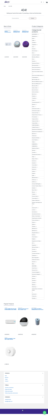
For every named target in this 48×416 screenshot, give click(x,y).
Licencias (33, 282)
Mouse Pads (34, 190)
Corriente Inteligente (8, 30)
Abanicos (33, 104)
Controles (34, 152)
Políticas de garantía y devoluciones (11, 393)
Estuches (33, 48)
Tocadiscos (34, 98)
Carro (33, 46)
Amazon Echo (15, 30)
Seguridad (34, 245)
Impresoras (34, 167)
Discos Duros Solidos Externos (37, 71)
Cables (33, 40)
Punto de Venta (35, 196)
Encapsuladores (35, 77)
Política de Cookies (8, 389)
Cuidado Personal (35, 127)
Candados (34, 42)
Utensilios (34, 298)
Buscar (32, 18)
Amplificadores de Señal (36, 218)
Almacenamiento (35, 65)
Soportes (33, 61)
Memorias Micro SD (35, 79)
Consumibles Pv (35, 198)
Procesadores (34, 116)
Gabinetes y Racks (35, 148)
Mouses (33, 192)
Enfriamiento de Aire (36, 108)
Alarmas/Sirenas (35, 247)
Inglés (33, 175)
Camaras (33, 249)
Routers (33, 222)
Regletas (33, 238)
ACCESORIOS (34, 34)
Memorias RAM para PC (36, 83)
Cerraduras (34, 251)
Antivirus (33, 278)
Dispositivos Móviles (35, 137)
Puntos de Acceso (35, 220)
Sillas (33, 263)
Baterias (33, 234)
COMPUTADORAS (35, 125)
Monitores (34, 133)
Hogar (33, 156)
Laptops (33, 171)
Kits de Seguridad (35, 257)
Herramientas (34, 50)
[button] (44, 412)
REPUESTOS (34, 228)
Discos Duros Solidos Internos (37, 75)
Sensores (33, 261)
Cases (33, 106)
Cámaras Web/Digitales (36, 183)
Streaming (34, 286)
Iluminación (34, 294)
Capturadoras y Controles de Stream (37, 289)
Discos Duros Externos (36, 67)
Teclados (33, 194)
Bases (33, 38)
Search (41, 2)
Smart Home (34, 268)
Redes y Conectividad (36, 216)
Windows (33, 284)
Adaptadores (34, 36)
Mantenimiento (35, 177)
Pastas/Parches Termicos (36, 114)
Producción (34, 296)
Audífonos (34, 181)
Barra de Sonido (35, 89)
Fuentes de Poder (35, 112)
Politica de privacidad (9, 391)
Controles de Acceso (35, 253)
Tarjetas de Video (35, 121)
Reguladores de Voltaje (36, 241)
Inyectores (34, 169)
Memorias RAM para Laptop (37, 81)
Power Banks (34, 236)
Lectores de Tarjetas (35, 54)
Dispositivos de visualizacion (37, 131)
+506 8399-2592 (8, 399)
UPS (33, 243)
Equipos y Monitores (35, 200)
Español (33, 173)
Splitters (33, 224)
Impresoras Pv (34, 207)
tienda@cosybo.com (8, 401)
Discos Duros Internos (36, 69)
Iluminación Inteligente (36, 274)
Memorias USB (34, 85)
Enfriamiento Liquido (36, 110)
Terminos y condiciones (9, 387)
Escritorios (34, 160)
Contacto (6, 381)
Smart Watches (35, 139)
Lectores (33, 209)
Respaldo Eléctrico (35, 232)
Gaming (33, 150)
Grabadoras (34, 255)
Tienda (6, 379)
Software (33, 276)
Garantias (34, 280)
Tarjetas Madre (35, 123)
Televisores (34, 135)
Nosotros (6, 377)
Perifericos (34, 179)
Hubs (33, 52)
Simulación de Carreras (36, 154)
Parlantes (34, 96)
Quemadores (34, 211)
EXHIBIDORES (34, 144)
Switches (33, 226)
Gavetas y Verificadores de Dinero (37, 203)
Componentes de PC (36, 102)
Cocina (33, 100)
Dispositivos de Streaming (36, 129)
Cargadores (34, 44)
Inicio (5, 6)
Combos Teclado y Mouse (36, 185)
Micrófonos (34, 94)
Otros (33, 59)
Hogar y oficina (34, 158)
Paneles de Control (35, 259)
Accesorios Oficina (35, 63)
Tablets (33, 141)
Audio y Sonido (34, 87)
